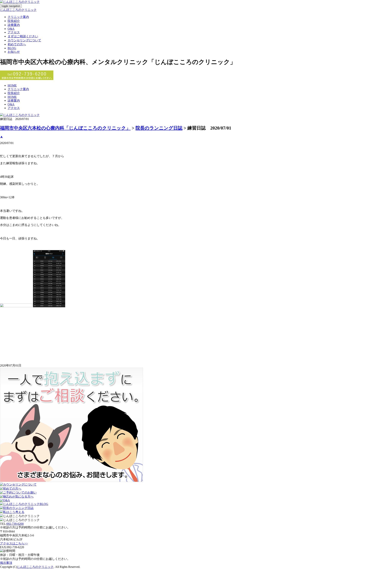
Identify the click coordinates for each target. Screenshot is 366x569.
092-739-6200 (15, 523)
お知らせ (14, 51)
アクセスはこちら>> (14, 543)
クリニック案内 (18, 16)
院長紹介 (14, 20)
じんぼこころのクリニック (18, 9)
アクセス (14, 32)
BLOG (12, 48)
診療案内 (14, 24)
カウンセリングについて (24, 40)
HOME (12, 85)
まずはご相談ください (23, 36)
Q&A (11, 28)
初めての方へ (17, 44)
